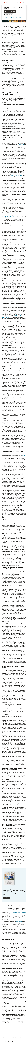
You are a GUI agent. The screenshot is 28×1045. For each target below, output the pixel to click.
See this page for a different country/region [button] (12, 17)
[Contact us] (25, 2)
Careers (16, 1035)
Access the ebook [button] (7, 897)
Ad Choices (11, 1035)
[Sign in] (23, 2)
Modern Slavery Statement (15, 1033)
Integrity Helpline (13, 1037)
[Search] (18, 2)
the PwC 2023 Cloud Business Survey (13, 456)
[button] (2, 2)
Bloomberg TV (20, 144)
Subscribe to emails (5, 1037)
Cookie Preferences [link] (5, 1035)
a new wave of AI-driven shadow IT (13, 215)
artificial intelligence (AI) (16, 175)
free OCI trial (19, 921)
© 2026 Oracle (4, 1030)
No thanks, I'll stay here (8, 14)
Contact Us (19, 1037)
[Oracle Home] (5, 2)
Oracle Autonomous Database (19, 912)
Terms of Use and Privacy (13, 1031)
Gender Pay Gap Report (6, 1033)
